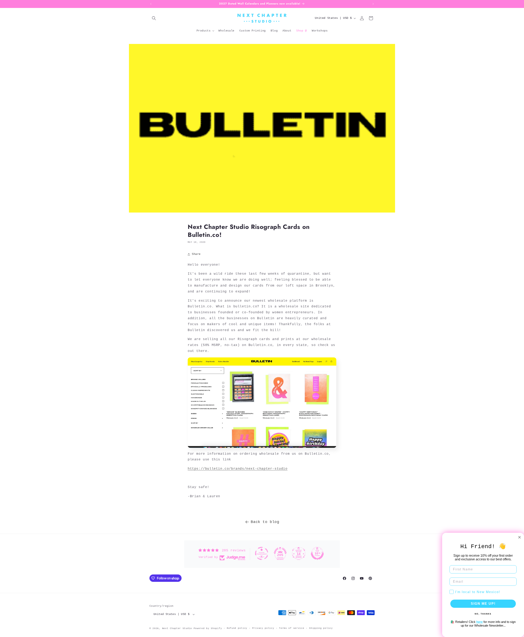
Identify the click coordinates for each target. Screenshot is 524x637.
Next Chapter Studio (177, 628)
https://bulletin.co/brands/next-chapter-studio (238, 469)
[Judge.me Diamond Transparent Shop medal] (261, 553)
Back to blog (265, 522)
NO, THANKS (483, 614)
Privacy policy (263, 628)
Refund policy (237, 628)
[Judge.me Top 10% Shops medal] (317, 553)
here (479, 622)
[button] (153, 18)
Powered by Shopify (208, 628)
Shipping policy (321, 628)
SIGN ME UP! (483, 603)
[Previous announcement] (150, 4)
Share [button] (196, 254)
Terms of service (291, 628)
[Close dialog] (519, 537)
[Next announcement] (373, 4)
